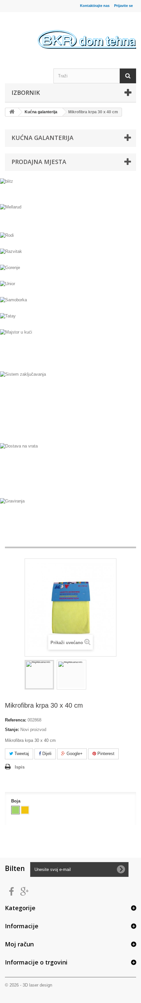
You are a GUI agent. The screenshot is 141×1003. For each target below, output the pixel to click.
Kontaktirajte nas (95, 6)
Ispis (20, 767)
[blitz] (70, 190)
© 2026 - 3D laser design (28, 985)
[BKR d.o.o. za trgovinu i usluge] (87, 33)
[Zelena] (15, 810)
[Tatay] (70, 320)
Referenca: (15, 720)
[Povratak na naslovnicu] (12, 112)
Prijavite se (123, 6)
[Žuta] (25, 810)
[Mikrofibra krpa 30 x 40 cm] (39, 674)
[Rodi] (70, 239)
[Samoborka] (70, 304)
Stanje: (12, 729)
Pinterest (105, 753)
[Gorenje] (70, 272)
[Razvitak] (70, 256)
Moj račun (19, 944)
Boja (16, 801)
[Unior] (70, 288)
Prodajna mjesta (38, 162)
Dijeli (46, 753)
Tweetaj (21, 753)
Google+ (74, 753)
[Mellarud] (70, 217)
